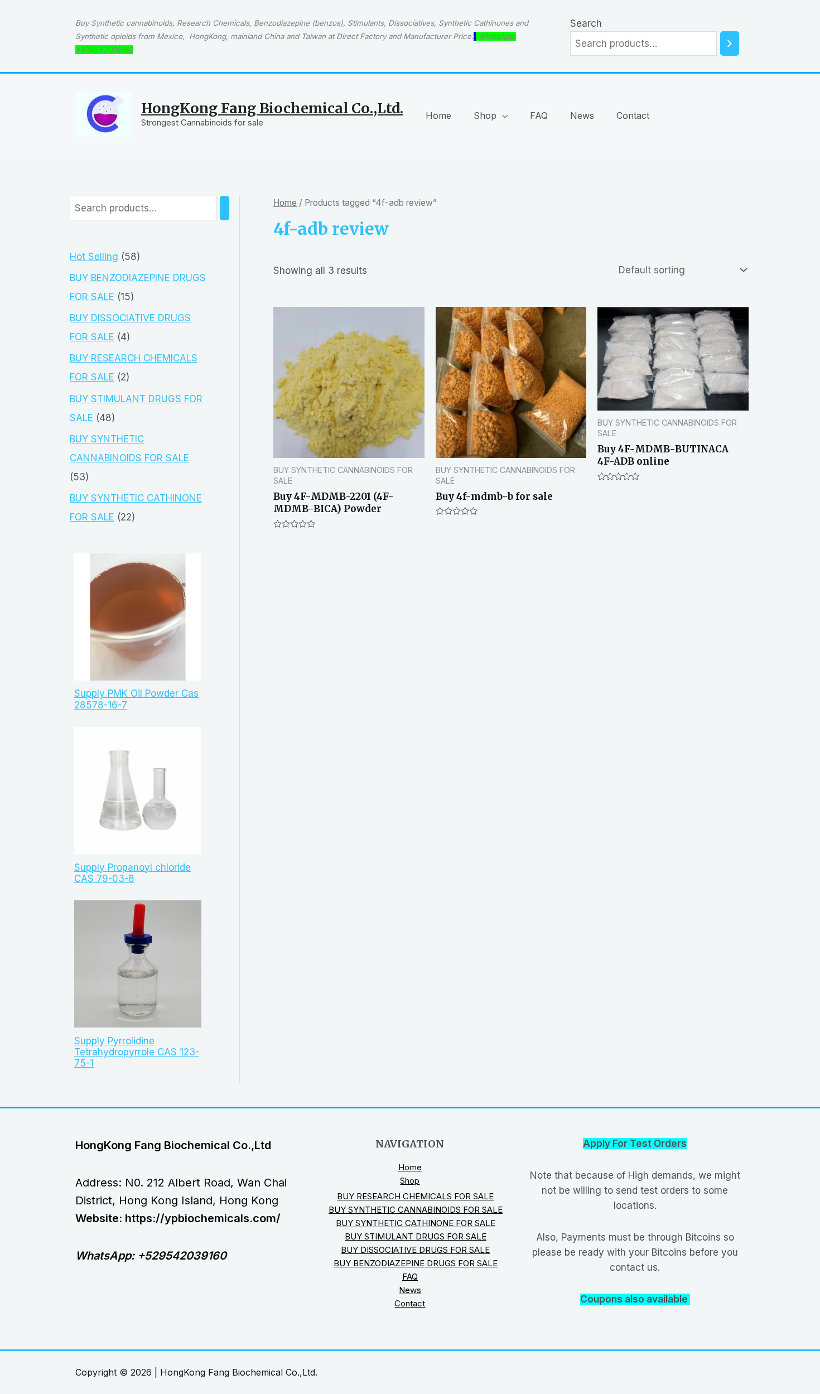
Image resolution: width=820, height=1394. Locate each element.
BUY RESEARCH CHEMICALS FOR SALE (415, 1196)
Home (438, 115)
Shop (485, 115)
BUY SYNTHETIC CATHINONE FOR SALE (415, 1223)
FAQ (539, 115)
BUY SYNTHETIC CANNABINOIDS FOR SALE (416, 1209)
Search (586, 23)
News (582, 115)
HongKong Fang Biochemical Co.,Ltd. (272, 108)
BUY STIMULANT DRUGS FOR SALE (415, 1236)
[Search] (729, 43)
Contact (632, 115)
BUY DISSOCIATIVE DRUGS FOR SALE (415, 1250)
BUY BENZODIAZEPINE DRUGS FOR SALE (416, 1263)
